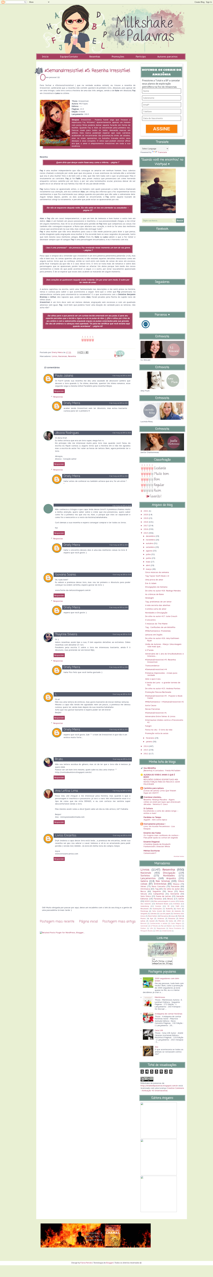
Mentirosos (160, 997)
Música (176, 884)
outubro (150, 543)
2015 (146, 533)
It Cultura (148, 808)
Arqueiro (171, 878)
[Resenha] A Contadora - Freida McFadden (162, 770)
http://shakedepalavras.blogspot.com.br (159, 1085)
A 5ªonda (149, 650)
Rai (162, 926)
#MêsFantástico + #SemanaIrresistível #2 (164, 702)
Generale (144, 926)
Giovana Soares (65, 574)
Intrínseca (145, 889)
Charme (178, 926)
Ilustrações (157, 908)
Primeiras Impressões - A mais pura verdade (161, 674)
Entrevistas (160, 883)
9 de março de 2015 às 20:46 (122, 506)
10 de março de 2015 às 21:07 (119, 730)
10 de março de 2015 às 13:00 (122, 575)
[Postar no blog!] (81, 352)
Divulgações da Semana (156, 587)
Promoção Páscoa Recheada (158, 692)
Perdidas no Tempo (152, 817)
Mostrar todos (179, 856)
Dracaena (164, 916)
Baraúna (171, 918)
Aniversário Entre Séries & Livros (160, 716)
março (149, 569)
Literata (153, 913)
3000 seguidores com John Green (167, 979)
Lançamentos (148, 878)
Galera (144, 881)
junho (149, 558)
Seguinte (157, 891)
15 (121, 353)
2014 (146, 746)
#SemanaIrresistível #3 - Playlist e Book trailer (163, 697)
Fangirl (148, 726)
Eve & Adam (150, 583)
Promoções (118, 56)
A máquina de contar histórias (168, 1014)
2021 (146, 511)
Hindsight (149, 598)
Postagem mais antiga (118, 921)
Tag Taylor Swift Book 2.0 (157, 576)
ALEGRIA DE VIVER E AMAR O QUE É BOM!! (159, 775)
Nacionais (62, 356)
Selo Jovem (157, 911)
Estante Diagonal (152, 841)
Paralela (158, 898)
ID (168, 906)
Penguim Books (147, 931)
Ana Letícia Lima (66, 791)
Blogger (109, 1263)
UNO (157, 931)
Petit (179, 916)
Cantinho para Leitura (154, 788)
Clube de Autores (173, 911)
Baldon (169, 926)
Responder (59, 391)
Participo (141, 56)
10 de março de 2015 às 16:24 (122, 694)
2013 (146, 750)
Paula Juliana (64, 375)
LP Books (154, 926)
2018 (146, 522)
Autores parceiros (167, 56)
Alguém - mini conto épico (155, 819)
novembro (151, 540)
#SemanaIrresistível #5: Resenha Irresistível (160, 660)
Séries (143, 886)
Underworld (166, 931)
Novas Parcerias (152, 709)
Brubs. (59, 759)
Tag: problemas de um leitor (158, 601)
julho (148, 554)
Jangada (144, 913)
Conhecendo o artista (158, 923)
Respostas (58, 397)
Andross (161, 918)
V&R (177, 906)
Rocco (143, 891)
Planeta (162, 921)
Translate (162, 152)
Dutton (143, 928)
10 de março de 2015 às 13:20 (122, 634)
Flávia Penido (86, 1263)
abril (148, 565)
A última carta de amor (155, 609)
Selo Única (146, 896)
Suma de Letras (163, 896)
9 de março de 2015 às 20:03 (122, 376)
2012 (146, 753)
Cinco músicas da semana (157, 572)
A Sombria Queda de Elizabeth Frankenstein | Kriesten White (157, 845)
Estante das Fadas (152, 833)
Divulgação (169, 872)
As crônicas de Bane (154, 594)
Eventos (176, 904)
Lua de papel (165, 913)
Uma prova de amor (154, 579)
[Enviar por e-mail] (78, 352)
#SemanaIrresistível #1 (156, 713)
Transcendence (152, 665)
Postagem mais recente (57, 921)
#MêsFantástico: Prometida (158, 631)
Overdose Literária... (153, 797)
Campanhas (158, 894)
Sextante (174, 894)
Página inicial (88, 921)
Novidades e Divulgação (156, 612)
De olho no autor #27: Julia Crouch (161, 616)
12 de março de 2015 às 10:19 (122, 836)
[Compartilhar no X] (84, 352)
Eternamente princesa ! (154, 824)
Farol (179, 908)
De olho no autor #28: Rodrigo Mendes (163, 590)
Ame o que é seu (153, 679)
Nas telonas (163, 881)
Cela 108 (159, 1030)
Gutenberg (145, 906)
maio (148, 562)
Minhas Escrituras (152, 850)
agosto (149, 551)
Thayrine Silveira (66, 634)
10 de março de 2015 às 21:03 (118, 403)
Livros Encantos (65, 835)
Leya (173, 916)
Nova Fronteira (175, 928)
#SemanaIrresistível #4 (156, 669)
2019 (146, 518)
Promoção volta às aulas (156, 733)
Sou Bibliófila (150, 768)
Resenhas (94, 56)
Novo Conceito (158, 886)
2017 (146, 525)
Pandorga (144, 911)
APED (179, 921)
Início (45, 56)
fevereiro (150, 738)
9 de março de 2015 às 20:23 (122, 433)
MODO (147, 901)
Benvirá (143, 923)
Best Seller (152, 916)
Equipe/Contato (69, 56)
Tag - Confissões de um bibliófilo (160, 627)
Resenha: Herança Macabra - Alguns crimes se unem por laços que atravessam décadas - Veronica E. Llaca (162, 801)
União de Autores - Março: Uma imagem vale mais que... (163, 645)
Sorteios (145, 875)
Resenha (72, 356)
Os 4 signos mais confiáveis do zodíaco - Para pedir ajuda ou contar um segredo (162, 836)
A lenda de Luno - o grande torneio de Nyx (162, 683)
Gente (181, 898)
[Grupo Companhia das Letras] (146, 329)
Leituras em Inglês (153, 634)
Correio (158, 906)
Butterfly (169, 908)
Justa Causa (150, 705)
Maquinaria (161, 928)
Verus (170, 891)
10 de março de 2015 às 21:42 (122, 759)
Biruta (170, 898)
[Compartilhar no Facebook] (87, 352)
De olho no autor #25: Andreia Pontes (162, 688)
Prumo (143, 918)
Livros (54, 356)
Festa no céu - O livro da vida (158, 729)
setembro (150, 547)
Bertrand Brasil (162, 904)
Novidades (169, 875)
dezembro (151, 536)
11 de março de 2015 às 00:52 (122, 791)
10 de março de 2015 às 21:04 (119, 545)
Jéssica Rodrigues (67, 433)
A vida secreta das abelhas (157, 605)
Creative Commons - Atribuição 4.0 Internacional (162, 1089)
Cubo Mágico (176, 923)
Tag (157, 889)
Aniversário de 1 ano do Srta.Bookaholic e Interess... (164, 655)
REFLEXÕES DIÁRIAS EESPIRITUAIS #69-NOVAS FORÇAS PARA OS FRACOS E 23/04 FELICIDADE (162, 781)
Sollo (171, 921)
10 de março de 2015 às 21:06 (118, 608)
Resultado (145, 908)
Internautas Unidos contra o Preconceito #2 (164, 721)
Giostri (152, 921)
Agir (151, 918)
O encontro (150, 620)
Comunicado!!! (150, 853)
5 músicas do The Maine (156, 623)
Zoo (156, 1047)
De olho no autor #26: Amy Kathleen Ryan (162, 639)
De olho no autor (172, 889)
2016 (146, 529)
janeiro (149, 741)
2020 (146, 514)
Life (151, 928)
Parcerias (175, 886)
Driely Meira (72, 403)
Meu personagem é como (164, 901)
